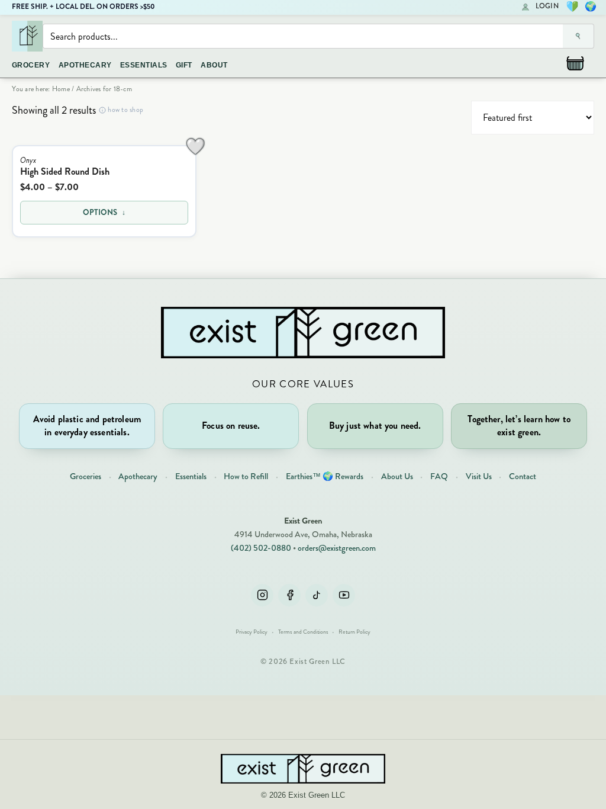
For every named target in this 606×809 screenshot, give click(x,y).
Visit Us (479, 476)
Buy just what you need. (375, 425)
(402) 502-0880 (261, 548)
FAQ (439, 476)
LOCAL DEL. (75, 6)
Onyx (28, 160)
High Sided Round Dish (64, 171)
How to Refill (246, 476)
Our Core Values (303, 384)
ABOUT (214, 65)
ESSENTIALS (143, 65)
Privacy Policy (251, 632)
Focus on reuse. (231, 425)
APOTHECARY (85, 65)
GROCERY (31, 65)
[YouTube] (344, 595)
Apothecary (137, 476)
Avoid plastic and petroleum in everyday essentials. (87, 425)
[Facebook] (289, 595)
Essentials (191, 476)
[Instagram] (262, 595)
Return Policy (354, 632)
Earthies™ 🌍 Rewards (324, 476)
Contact (522, 476)
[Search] (578, 36)
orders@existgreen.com (337, 548)
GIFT (184, 65)
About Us (397, 476)
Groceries (85, 476)
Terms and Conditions (303, 632)
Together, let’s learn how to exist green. (519, 425)
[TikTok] (316, 595)
